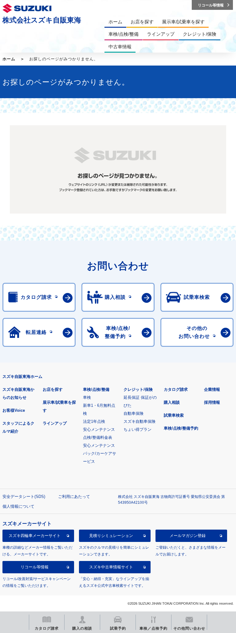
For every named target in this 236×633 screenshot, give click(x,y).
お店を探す (53, 389)
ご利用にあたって (74, 496)
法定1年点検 (94, 421)
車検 (87, 397)
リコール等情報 (35, 567)
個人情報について (18, 506)
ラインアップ (55, 423)
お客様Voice (13, 410)
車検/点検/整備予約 (181, 428)
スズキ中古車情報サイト (111, 567)
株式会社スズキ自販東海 (41, 20)
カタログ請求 (176, 389)
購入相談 (172, 402)
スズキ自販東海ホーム (22, 376)
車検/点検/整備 (96, 389)
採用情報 (212, 402)
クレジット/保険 (138, 389)
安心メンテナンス (99, 429)
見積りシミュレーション (111, 535)
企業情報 (212, 389)
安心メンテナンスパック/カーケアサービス (99, 453)
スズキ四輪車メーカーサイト (35, 535)
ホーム (8, 59)
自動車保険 (134, 413)
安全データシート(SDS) (23, 496)
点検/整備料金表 (97, 437)
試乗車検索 (174, 415)
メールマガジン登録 (188, 535)
